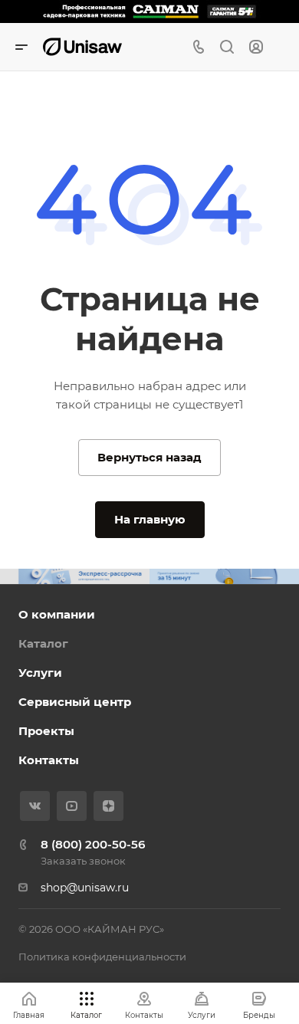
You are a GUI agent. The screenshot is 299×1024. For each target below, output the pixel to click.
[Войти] (256, 47)
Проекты (46, 731)
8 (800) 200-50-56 (93, 844)
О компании (56, 614)
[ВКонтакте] (35, 806)
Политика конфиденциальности (102, 956)
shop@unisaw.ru (85, 887)
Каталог (43, 643)
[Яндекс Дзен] (108, 806)
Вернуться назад (149, 457)
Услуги (40, 672)
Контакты (48, 760)
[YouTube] (72, 806)
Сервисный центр (74, 701)
